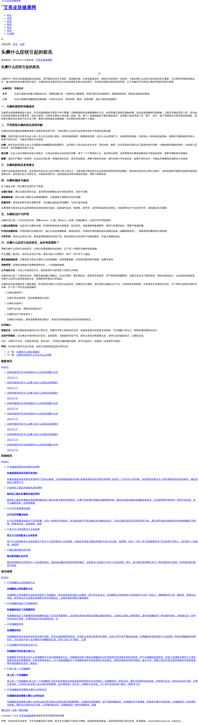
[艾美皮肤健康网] (2, 39)
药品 (9, 21)
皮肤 (9, 30)
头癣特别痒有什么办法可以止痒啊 (33, 355)
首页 (9, 15)
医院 (9, 24)
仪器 (9, 18)
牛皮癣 (10, 33)
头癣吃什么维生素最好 (28, 352)
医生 (9, 27)
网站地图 (23, 710)
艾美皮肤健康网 (44, 60)
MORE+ (5, 367)
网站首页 (5, 710)
